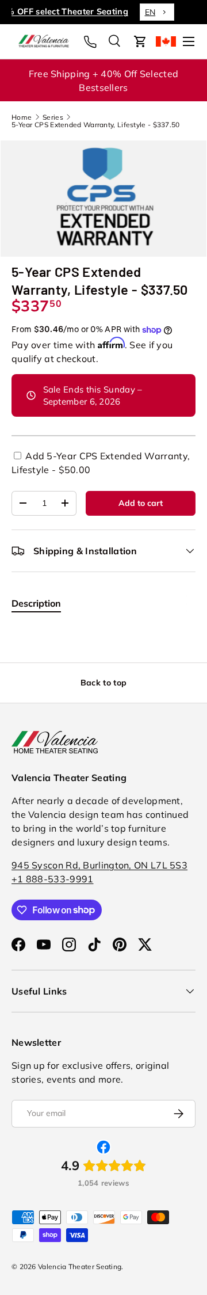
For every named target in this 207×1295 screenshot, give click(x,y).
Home (22, 117)
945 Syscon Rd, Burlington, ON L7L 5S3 (99, 865)
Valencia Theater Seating (79, 1266)
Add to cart (140, 503)
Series (53, 117)
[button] (140, 41)
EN (168, 12)
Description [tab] (36, 603)
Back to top (103, 682)
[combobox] (175, 12)
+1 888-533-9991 (53, 879)
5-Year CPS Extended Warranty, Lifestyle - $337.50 (96, 124)
